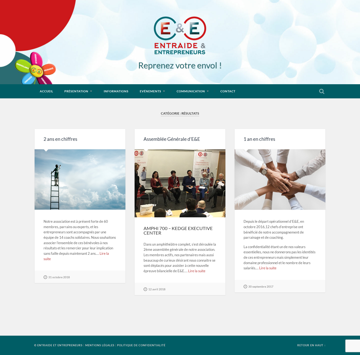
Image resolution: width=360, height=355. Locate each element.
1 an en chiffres (259, 139)
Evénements (150, 91)
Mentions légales (99, 345)
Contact (227, 91)
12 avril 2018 (156, 289)
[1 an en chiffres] (280, 179)
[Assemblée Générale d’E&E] (180, 183)
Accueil (46, 91)
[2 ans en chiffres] (80, 179)
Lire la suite (196, 271)
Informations (116, 91)
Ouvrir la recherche (322, 91)
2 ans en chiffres (60, 139)
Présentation (76, 91)
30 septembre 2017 (260, 286)
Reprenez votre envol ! (180, 65)
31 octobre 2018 (59, 277)
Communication (191, 91)
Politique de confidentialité (141, 345)
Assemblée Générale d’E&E (172, 139)
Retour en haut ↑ (311, 345)
